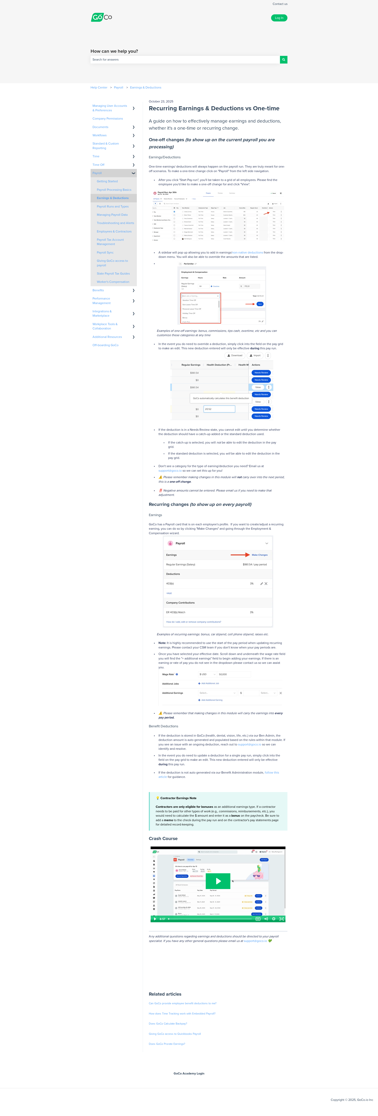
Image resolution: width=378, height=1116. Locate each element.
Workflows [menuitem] (100, 135)
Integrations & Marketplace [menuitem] (102, 313)
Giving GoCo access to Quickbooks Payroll (175, 1034)
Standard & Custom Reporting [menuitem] (106, 145)
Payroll (118, 87)
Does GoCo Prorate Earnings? (167, 1044)
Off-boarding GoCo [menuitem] (106, 345)
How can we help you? (114, 51)
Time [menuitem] (96, 156)
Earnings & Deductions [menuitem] (113, 198)
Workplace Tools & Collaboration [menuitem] (105, 326)
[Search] (283, 59)
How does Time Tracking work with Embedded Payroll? (182, 1013)
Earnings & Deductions (145, 87)
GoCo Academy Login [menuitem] (189, 1073)
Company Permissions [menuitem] (108, 118)
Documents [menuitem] (100, 127)
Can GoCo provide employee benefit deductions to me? (182, 1003)
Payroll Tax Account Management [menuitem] (110, 242)
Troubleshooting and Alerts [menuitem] (115, 223)
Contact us (280, 4)
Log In (279, 17)
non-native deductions (247, 252)
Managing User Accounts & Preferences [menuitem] (110, 108)
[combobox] (185, 59)
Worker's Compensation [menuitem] (113, 281)
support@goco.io (170, 470)
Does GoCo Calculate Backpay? (168, 1023)
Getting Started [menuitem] (107, 181)
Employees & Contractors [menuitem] (114, 231)
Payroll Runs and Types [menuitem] (113, 206)
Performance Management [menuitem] (102, 300)
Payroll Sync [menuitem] (105, 252)
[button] (134, 106)
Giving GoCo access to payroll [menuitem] (112, 263)
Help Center (99, 87)
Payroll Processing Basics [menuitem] (114, 189)
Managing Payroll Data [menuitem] (112, 214)
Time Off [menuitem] (98, 164)
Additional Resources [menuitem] (107, 336)
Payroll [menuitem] (97, 173)
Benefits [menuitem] (98, 290)
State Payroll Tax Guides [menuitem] (113, 273)
